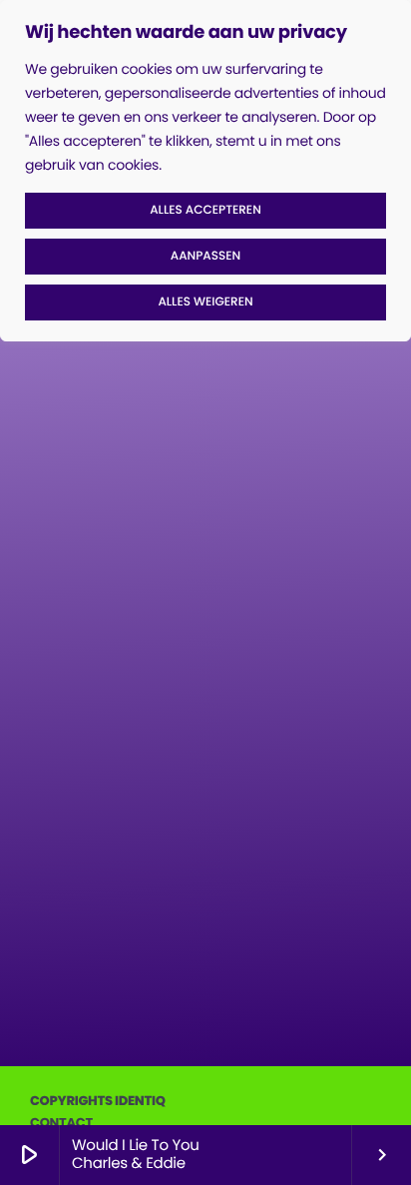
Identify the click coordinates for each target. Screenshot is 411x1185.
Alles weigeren (205, 302)
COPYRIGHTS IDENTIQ (98, 1100)
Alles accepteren (205, 210)
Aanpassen (205, 256)
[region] (205, 170)
